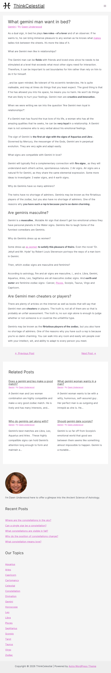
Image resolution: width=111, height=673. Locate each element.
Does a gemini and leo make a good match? (31, 382)
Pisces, (60, 282)
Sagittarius (11, 628)
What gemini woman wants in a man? (76, 382)
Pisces (9, 623)
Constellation (12, 591)
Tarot (8, 639)
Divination (10, 596)
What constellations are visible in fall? (26, 530)
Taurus (9, 644)
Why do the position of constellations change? (31, 536)
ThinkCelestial (29, 6)
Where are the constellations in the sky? (28, 520)
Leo (7, 612)
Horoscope (11, 606)
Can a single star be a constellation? (25, 525)
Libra (8, 617)
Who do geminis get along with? (28, 421)
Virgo (8, 649)
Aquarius (10, 564)
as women (31, 246)
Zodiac (9, 655)
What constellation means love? (23, 541)
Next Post (89, 353)
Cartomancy (12, 580)
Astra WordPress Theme (82, 666)
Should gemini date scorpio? (75, 421)
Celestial (10, 585)
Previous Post (24, 353)
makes (97, 38)
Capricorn (10, 575)
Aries (8, 569)
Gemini (12, 26)
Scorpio (9, 633)
